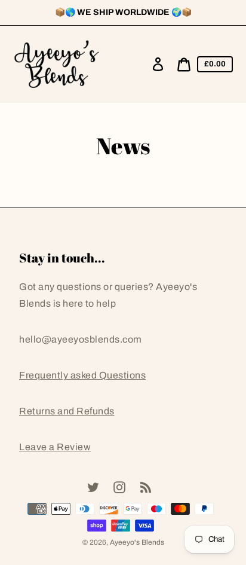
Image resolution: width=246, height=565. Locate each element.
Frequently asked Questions (82, 375)
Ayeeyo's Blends (137, 542)
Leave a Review (55, 447)
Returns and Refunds (67, 411)
